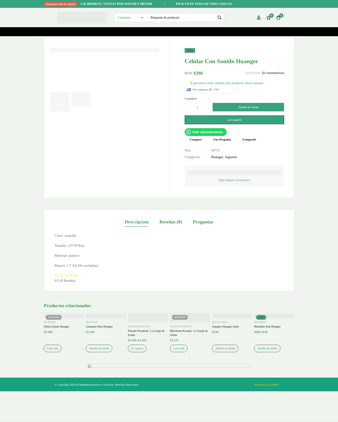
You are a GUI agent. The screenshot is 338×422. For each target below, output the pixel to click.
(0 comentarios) (273, 73)
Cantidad (190, 98)
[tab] (137, 222)
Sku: (188, 150)
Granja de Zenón (139, 326)
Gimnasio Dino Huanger (99, 326)
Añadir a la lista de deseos (279, 61)
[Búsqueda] (219, 17)
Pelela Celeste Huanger (56, 326)
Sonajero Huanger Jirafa (225, 326)
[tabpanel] (169, 258)
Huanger (217, 157)
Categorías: (193, 157)
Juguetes (231, 157)
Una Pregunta (222, 139)
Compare (196, 139)
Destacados (220, 322)
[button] (99, 348)
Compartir (249, 139)
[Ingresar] (259, 17)
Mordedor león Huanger (267, 326)
